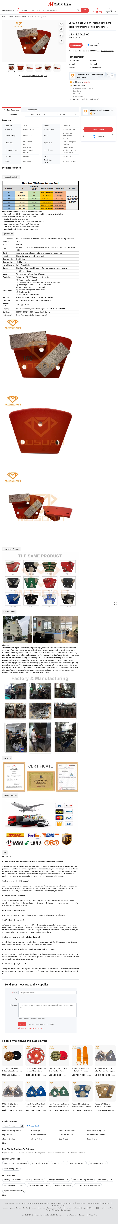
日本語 (97, 1208)
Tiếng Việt (55, 1210)
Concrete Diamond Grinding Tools (88, 1185)
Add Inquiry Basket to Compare (34, 75)
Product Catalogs (34, 1126)
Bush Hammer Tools (66, 1135)
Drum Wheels (92, 1139)
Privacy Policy (93, 1215)
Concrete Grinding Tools (10, 1130)
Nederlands (76, 1208)
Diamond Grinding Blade (62, 1185)
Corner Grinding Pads (38, 1135)
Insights (63, 1205)
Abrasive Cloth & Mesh (40, 1163)
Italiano (60, 1208)
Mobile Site (55, 1205)
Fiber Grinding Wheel (11, 1169)
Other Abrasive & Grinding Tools (15, 1163)
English (18, 1208)
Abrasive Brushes (8, 1139)
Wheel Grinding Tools (105, 1180)
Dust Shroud (63, 1139)
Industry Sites (81, 1203)
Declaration (82, 1215)
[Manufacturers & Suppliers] (59, 4)
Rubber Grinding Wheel (98, 1163)
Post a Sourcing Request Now (30, 1028)
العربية (84, 1208)
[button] (71, 114)
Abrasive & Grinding (28, 17)
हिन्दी (103, 1208)
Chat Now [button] (94, 45)
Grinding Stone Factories (34, 1180)
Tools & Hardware (14, 17)
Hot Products (9, 1203)
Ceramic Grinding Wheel (76, 1163)
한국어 (91, 1208)
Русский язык (51, 1208)
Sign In (72, 99)
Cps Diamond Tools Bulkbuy (14, 1191)
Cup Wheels (6, 1135)
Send (22, 1024)
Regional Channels (93, 1203)
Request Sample (107, 51)
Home (4, 17)
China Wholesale (56, 1203)
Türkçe (48, 1210)
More (4, 1195)
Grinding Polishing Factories (58, 1180)
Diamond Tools (57, 1163)
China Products (21, 1203)
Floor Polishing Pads (66, 1130)
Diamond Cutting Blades (96, 1135)
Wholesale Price (69, 1203)
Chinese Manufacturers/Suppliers (38, 1203)
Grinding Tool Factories (12, 1180)
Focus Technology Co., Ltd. (43, 1215)
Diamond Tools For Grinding (14, 1185)
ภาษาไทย (110, 1208)
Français (42, 1208)
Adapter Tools (36, 1139)
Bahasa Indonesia (66, 1210)
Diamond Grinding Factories (83, 1180)
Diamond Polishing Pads (96, 1130)
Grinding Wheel (41, 17)
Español (25, 1208)
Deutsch (68, 1208)
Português (34, 1208)
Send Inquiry (75, 45)
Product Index (106, 1203)
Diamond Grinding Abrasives (39, 1185)
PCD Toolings (35, 1130)
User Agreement (72, 1215)
